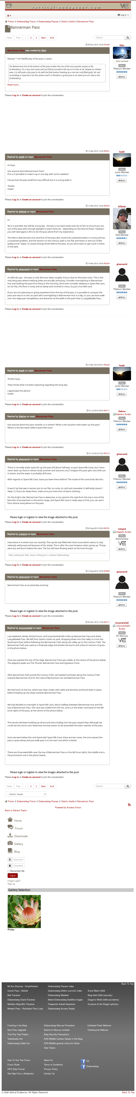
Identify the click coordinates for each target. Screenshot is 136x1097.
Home (18, 820)
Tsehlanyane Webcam (98, 1029)
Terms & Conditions (53, 1064)
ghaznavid (24, 269)
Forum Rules (13, 1064)
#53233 (107, 205)
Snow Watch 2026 (96, 990)
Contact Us (49, 1073)
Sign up (11, 883)
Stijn (43, 50)
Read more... (13, 84)
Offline (122, 65)
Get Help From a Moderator (20, 1073)
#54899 (107, 571)
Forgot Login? (14, 880)
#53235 (107, 364)
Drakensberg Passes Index (61, 986)
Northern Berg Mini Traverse (20, 1004)
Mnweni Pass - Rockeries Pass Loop (25, 1008)
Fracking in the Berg (17, 1025)
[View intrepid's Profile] (122, 532)
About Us (48, 1060)
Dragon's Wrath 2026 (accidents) (103, 999)
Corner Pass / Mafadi (17, 990)
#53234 (107, 263)
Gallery (18, 844)
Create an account (31, 95)
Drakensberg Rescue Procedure (59, 1025)
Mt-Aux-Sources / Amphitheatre (22, 986)
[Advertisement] (68, 124)
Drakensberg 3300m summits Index (65, 990)
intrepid (23, 534)
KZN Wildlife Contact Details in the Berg (63, 1038)
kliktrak (22, 211)
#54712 (107, 453)
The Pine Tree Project (17, 1034)
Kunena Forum (74, 807)
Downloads (21, 836)
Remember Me (17, 870)
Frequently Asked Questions (61, 1004)
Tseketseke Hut (15, 1038)
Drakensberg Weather (58, 995)
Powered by (60, 807)
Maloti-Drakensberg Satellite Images (65, 999)
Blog (17, 851)
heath (22, 156)
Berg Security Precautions (56, 1034)
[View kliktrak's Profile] (122, 218)
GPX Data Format (16, 1069)
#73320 (107, 44)
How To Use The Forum (18, 1060)
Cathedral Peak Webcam (99, 1025)
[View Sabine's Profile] (122, 414)
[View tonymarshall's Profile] (122, 627)
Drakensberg (92, 1066)
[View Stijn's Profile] (122, 52)
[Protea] (24, 911)
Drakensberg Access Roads (61, 1008)
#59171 (107, 622)
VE (87, 1060)
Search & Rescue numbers (57, 1029)
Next (43, 37)
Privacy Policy (51, 1069)
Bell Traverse (13, 995)
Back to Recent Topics (16, 810)
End (52, 37)
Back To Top (127, 983)
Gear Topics (50, 1047)
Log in (15, 95)
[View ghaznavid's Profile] (122, 274)
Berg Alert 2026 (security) (100, 995)
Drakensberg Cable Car (18, 1043)
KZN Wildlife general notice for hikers (62, 1043)
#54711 (107, 410)
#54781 (107, 528)
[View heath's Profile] (122, 160)
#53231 (107, 151)
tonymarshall (25, 627)
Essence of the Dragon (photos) (103, 1004)
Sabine (22, 416)
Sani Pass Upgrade (16, 1029)
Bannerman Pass (16, 50)
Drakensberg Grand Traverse (21, 999)
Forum (19, 828)
